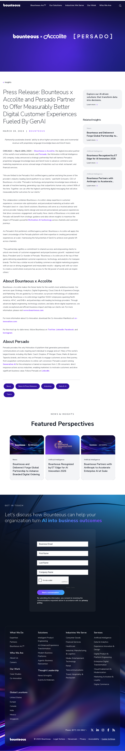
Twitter (51, 329)
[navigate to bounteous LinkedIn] (97, 730)
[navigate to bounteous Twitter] (92, 730)
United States (16, 697)
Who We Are (105, 5)
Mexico (13, 714)
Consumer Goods (73, 637)
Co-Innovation (16, 678)
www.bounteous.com (33, 310)
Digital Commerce (101, 684)
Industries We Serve (74, 5)
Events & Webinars (46, 680)
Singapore (14, 719)
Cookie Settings (108, 739)
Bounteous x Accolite (44, 151)
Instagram (7, 333)
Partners (13, 642)
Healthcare (70, 646)
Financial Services (73, 642)
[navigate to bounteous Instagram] (102, 730)
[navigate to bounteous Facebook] (108, 730)
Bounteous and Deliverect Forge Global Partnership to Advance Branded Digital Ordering (101, 137)
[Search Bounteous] (120, 5)
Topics (9, 394)
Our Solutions (55, 5)
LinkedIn (60, 329)
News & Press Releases (27, 386)
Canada (13, 706)
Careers (13, 662)
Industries (48, 386)
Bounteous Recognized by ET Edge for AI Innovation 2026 (102, 157)
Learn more (91, 104)
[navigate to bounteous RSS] (113, 730)
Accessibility (93, 739)
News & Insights (45, 675)
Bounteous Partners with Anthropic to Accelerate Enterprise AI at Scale (100, 181)
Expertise (14, 637)
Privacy (83, 739)
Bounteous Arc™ (38, 5)
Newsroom (72, 739)
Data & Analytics (101, 642)
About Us (14, 658)
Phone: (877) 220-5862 (75, 730)
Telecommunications (74, 670)
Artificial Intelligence (102, 637)
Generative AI (9, 364)
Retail (68, 665)
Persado (43, 154)
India (12, 710)
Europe (13, 702)
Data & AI (62, 386)
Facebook (69, 329)
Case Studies (15, 674)
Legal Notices (59, 739)
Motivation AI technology (40, 220)
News (9, 386)
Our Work (91, 5)
